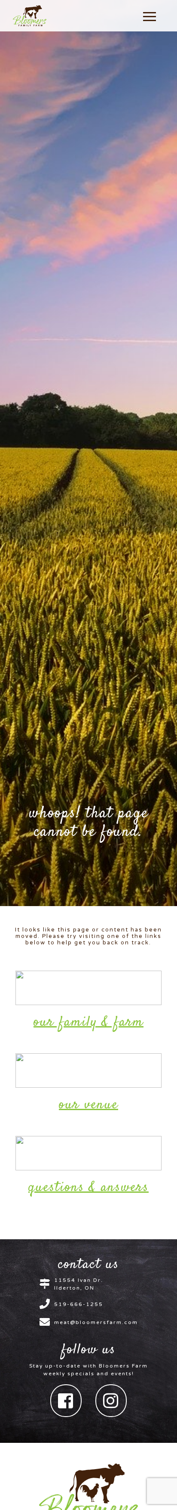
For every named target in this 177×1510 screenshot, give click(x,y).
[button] (149, 15)
